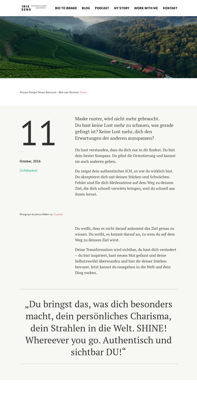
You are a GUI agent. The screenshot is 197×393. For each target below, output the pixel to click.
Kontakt (170, 8)
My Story (121, 8)
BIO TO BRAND (66, 8)
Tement (83, 92)
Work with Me (146, 8)
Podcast (102, 8)
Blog (86, 8)
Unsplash (58, 214)
